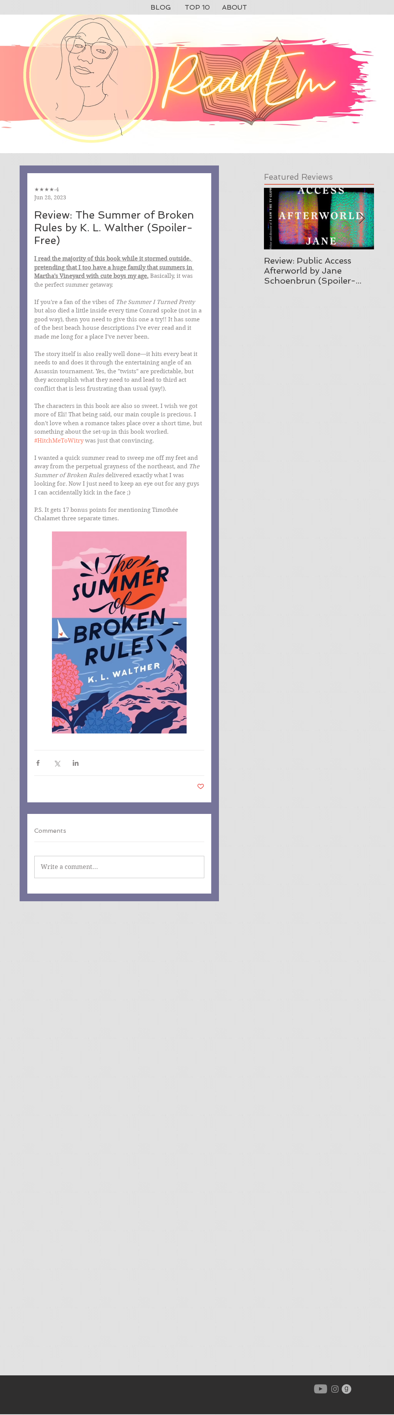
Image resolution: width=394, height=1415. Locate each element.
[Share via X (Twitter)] (56, 763)
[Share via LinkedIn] (75, 763)
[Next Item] (361, 219)
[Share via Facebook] (38, 763)
